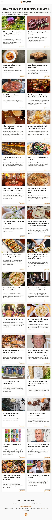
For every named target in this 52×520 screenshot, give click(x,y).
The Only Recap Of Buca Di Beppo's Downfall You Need (37, 96)
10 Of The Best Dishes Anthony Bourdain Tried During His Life (38, 445)
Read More (22, 46)
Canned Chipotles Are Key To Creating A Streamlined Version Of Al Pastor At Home (38, 257)
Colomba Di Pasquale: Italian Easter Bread (37, 66)
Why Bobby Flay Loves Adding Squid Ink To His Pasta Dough (38, 351)
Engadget (6, 508)
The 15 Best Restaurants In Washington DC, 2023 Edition (37, 289)
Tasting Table (45, 508)
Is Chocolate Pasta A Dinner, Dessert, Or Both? (37, 414)
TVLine (16, 508)
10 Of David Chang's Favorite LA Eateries (38, 477)
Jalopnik (11, 508)
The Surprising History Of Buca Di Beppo (38, 33)
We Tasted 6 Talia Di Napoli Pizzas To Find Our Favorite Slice (37, 190)
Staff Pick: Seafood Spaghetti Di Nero (38, 158)
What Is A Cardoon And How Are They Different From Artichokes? (12, 34)
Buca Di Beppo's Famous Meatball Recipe (11, 96)
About (19, 500)
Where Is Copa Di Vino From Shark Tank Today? (12, 127)
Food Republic (33, 508)
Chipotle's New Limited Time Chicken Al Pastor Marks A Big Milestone (38, 384)
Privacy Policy (31, 500)
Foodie (26, 508)
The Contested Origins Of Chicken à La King (11, 289)
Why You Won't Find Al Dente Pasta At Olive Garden (38, 320)
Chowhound (21, 508)
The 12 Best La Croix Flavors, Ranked (12, 445)
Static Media (18, 503)
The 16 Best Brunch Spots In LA (13, 319)
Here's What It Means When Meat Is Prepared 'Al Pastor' (12, 256)
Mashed (39, 508)
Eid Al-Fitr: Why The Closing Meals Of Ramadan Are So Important (12, 478)
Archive (24, 500)
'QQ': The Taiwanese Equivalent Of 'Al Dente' (13, 223)
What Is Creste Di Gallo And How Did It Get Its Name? (37, 127)
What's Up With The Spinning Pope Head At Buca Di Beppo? (13, 189)
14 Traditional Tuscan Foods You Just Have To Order (13, 351)
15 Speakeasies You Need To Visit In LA (12, 158)
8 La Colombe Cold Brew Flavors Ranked (11, 382)
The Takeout (26, 510)
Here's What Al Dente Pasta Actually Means (12, 66)
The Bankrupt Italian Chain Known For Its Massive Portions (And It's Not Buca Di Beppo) (38, 224)
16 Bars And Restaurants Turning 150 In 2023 (11, 414)
